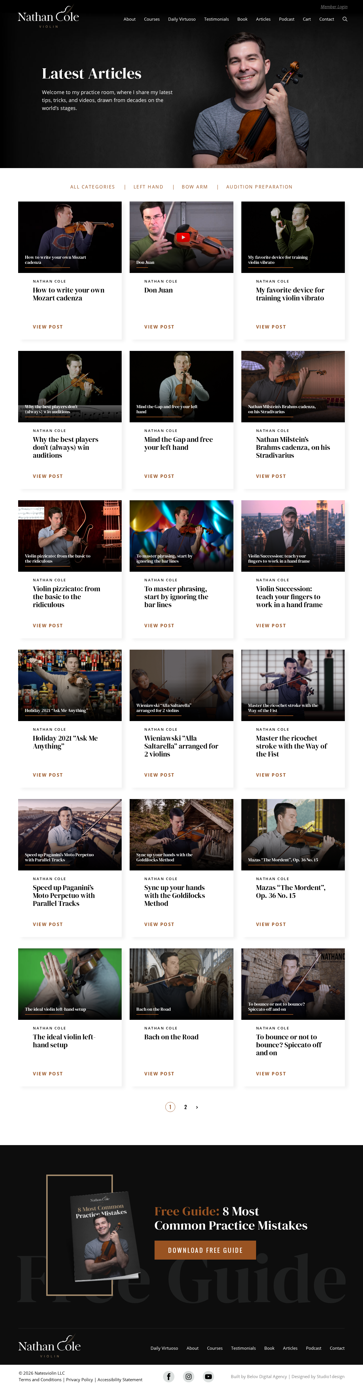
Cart (307, 19)
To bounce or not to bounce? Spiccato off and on (288, 1045)
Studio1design (331, 1376)
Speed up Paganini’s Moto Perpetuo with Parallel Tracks (64, 895)
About (130, 19)
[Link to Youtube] (208, 1376)
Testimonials (216, 19)
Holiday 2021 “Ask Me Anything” (65, 742)
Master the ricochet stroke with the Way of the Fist (291, 746)
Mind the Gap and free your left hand (178, 443)
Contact (326, 19)
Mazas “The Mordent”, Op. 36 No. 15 (291, 891)
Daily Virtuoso (182, 19)
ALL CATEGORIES (92, 187)
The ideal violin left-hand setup (64, 1041)
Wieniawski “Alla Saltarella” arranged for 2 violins (181, 746)
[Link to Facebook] (168, 1376)
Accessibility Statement (120, 1379)
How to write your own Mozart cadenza (68, 294)
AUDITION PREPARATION (259, 187)
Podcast (286, 19)
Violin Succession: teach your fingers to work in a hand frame (289, 597)
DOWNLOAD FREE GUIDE (205, 1250)
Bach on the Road (171, 1037)
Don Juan (158, 290)
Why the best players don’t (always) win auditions (65, 447)
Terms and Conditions (40, 1379)
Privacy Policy (79, 1379)
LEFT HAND (149, 187)
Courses (152, 19)
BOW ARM (195, 187)
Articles (263, 19)
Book (242, 19)
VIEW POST (48, 327)
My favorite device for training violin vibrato (290, 294)
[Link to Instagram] (188, 1376)
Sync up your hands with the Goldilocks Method (174, 895)
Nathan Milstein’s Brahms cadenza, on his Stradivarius (293, 447)
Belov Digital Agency (267, 1376)
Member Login (334, 6)
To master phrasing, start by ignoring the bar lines (176, 597)
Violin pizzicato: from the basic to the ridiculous (66, 597)
